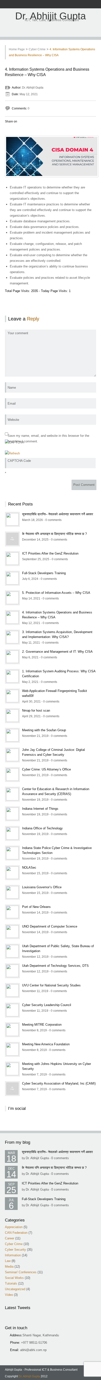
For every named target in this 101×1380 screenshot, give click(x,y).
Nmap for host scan (36, 710)
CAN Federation (16, 1232)
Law (8, 1261)
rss (39, 4)
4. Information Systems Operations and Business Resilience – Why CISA (47, 72)
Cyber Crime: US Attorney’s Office (46, 769)
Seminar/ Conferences (21, 1272)
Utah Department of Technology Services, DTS (55, 966)
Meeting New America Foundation (46, 1044)
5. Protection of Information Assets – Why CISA (56, 593)
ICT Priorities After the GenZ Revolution (50, 553)
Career (9, 1238)
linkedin (59, 4)
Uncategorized (15, 1289)
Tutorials (11, 1283)
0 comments (60, 1158)
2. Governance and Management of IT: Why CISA (57, 651)
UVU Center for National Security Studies (51, 985)
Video (9, 1295)
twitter (46, 4)
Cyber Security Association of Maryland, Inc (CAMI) (59, 1083)
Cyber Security (15, 1249)
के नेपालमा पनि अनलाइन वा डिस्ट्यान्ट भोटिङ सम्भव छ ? (54, 534)
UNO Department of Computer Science (49, 926)
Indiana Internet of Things (40, 808)
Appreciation (14, 1227)
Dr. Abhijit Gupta (50, 16)
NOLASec (29, 867)
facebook (33, 4)
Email (12, 403)
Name (12, 387)
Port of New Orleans (36, 907)
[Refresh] (12, 453)
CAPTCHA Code (19, 461)
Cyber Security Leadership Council (46, 1005)
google (52, 4)
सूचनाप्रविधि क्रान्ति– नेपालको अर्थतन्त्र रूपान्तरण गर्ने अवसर (57, 514)
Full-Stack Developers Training (44, 573)
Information (13, 1255)
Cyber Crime (37, 49)
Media (9, 1266)
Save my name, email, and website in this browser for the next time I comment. (48, 438)
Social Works (14, 1278)
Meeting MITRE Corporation (42, 1024)
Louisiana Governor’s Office (42, 887)
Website (13, 420)
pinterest (65, 4)
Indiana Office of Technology (42, 828)
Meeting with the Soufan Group (44, 730)
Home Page (17, 49)
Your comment (18, 333)
